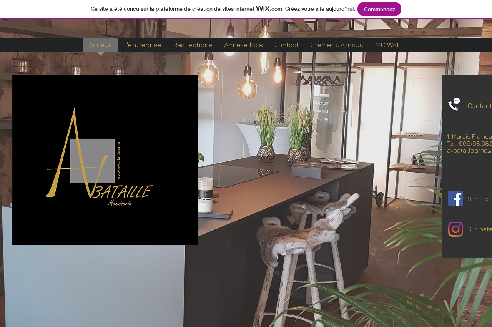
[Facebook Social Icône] (455, 198)
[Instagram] (455, 229)
